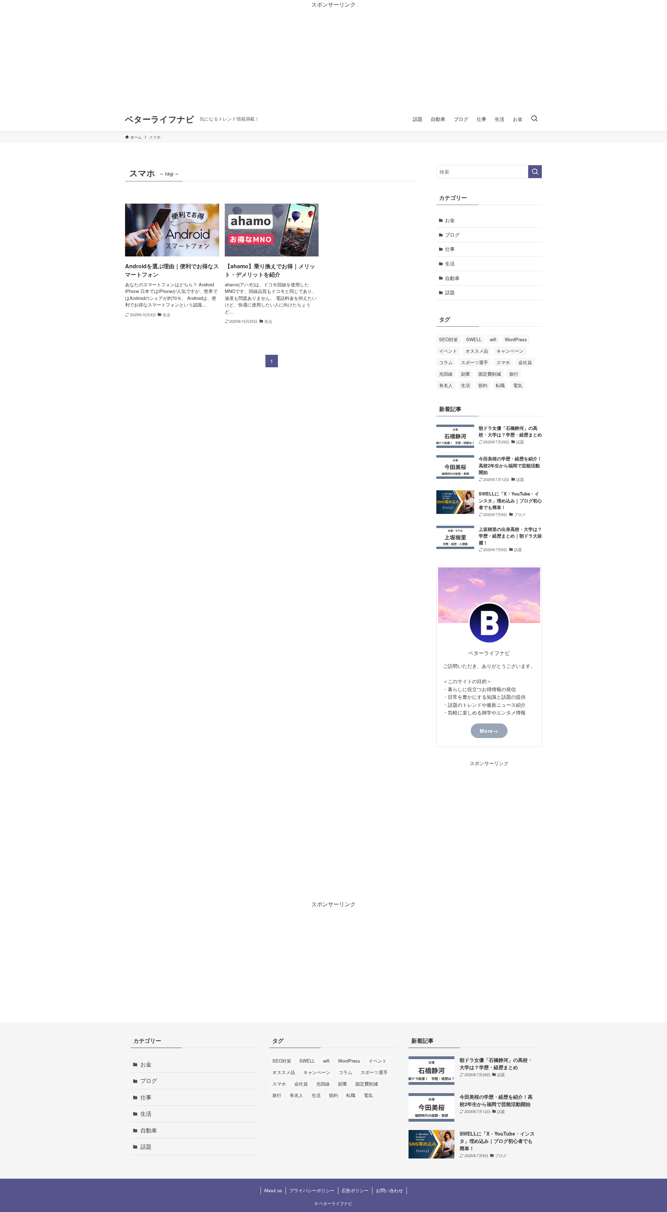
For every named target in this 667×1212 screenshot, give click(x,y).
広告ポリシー (355, 1190)
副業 (465, 373)
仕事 (450, 248)
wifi (493, 339)
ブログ (452, 234)
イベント (448, 350)
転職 (500, 385)
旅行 (513, 373)
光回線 (446, 373)
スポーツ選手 (474, 362)
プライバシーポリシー (312, 1190)
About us (273, 1190)
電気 (517, 385)
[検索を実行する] (535, 171)
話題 (450, 292)
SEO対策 (448, 339)
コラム (446, 362)
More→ (489, 730)
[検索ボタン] (534, 118)
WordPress (516, 339)
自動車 (452, 278)
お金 (450, 219)
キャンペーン (510, 350)
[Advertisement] (208, 57)
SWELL (473, 339)
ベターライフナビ (159, 119)
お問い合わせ (389, 1190)
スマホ (503, 362)
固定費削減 (489, 373)
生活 (450, 263)
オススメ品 (477, 350)
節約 (482, 385)
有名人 (446, 385)
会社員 (525, 362)
